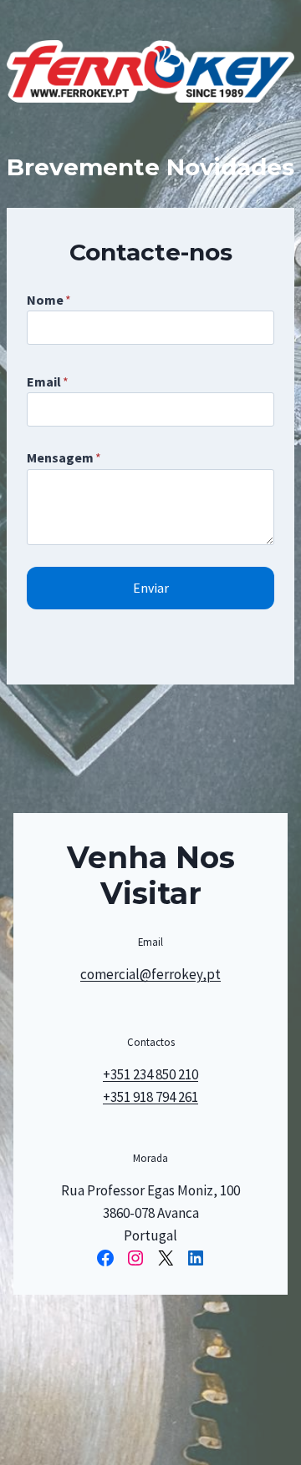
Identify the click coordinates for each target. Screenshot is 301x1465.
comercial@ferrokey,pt (150, 974)
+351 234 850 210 (150, 1074)
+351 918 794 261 (150, 1097)
